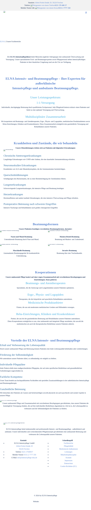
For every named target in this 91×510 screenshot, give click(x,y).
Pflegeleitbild (68, 446)
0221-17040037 (27, 452)
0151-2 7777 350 (30, 455)
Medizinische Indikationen (68, 449)
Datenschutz (68, 463)
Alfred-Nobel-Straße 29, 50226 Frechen (49, 3)
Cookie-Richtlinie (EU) (68, 466)
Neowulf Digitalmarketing (49, 501)
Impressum (68, 460)
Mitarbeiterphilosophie (68, 455)
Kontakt (68, 458)
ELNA (2, 41)
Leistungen (68, 452)
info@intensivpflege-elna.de (27, 458)
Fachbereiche (68, 443)
